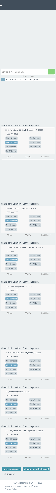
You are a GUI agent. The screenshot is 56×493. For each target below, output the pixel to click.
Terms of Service (32, 486)
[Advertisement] (28, 39)
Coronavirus (17, 486)
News (7, 486)
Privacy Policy (11, 489)
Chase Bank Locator (11, 469)
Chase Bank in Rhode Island (36, 469)
